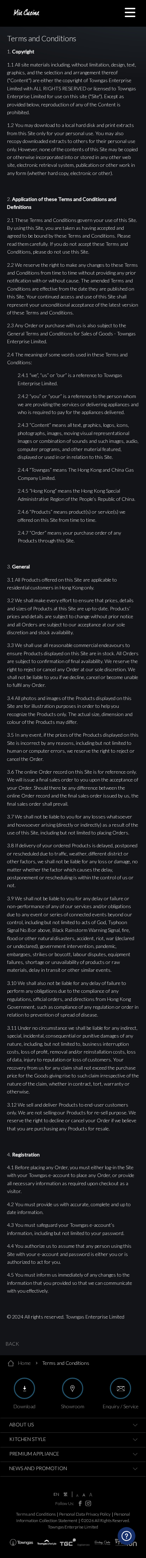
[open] (135, 1425)
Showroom (72, 1406)
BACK (12, 1344)
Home (24, 1363)
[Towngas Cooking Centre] (102, 1542)
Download (24, 1406)
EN (56, 1494)
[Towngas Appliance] (75, 1542)
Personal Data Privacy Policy (85, 1514)
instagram (86, 1503)
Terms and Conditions (36, 1514)
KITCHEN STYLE (27, 1439)
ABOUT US (21, 1424)
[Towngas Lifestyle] (46, 1542)
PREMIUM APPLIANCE (34, 1454)
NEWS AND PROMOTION (38, 1468)
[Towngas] (21, 1542)
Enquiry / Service (121, 1406)
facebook (78, 1503)
